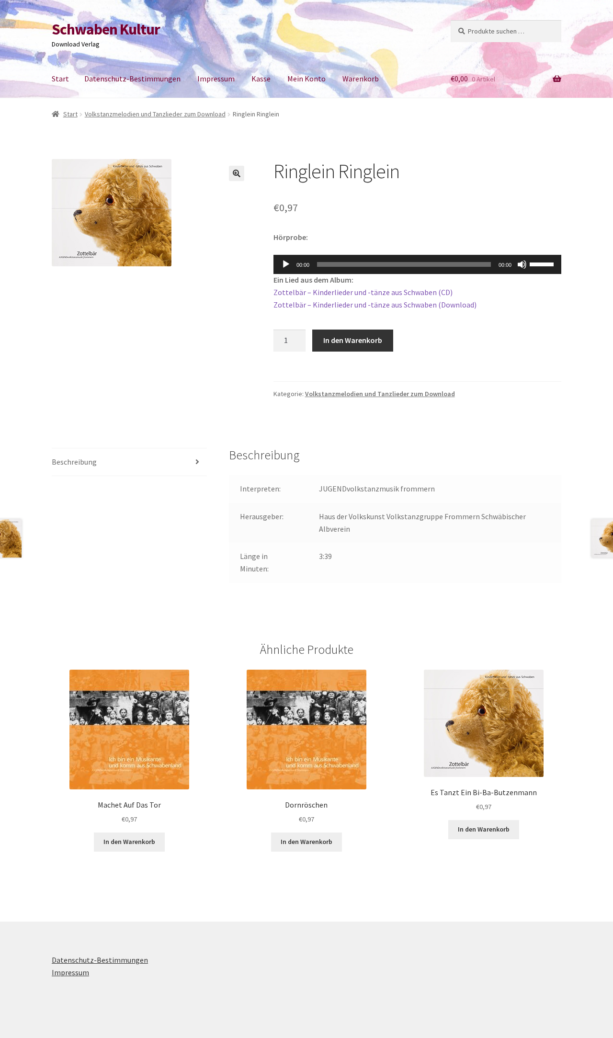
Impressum (216, 78)
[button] (236, 173)
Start (60, 78)
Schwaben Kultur (106, 29)
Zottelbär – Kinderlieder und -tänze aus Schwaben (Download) (375, 304)
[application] (417, 264)
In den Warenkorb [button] (129, 841)
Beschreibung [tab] (74, 462)
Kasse (261, 78)
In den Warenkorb (352, 340)
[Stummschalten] (522, 264)
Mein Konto (306, 78)
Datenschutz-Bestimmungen (132, 78)
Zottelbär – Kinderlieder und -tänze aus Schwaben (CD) (363, 292)
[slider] (543, 263)
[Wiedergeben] (286, 264)
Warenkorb (360, 78)
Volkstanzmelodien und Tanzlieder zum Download (155, 114)
